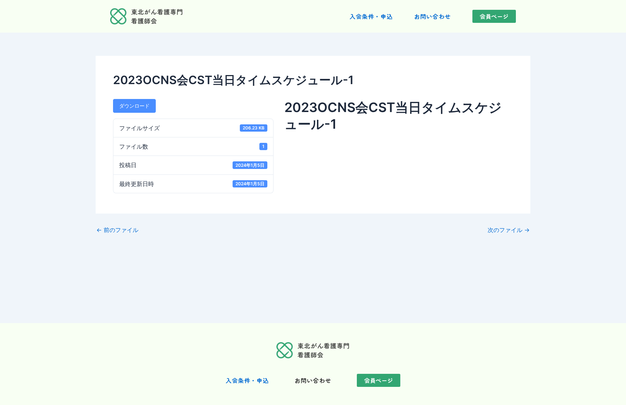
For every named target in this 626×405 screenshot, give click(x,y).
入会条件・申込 (371, 16)
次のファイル (509, 230)
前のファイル (117, 230)
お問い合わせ (432, 16)
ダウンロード (134, 106)
